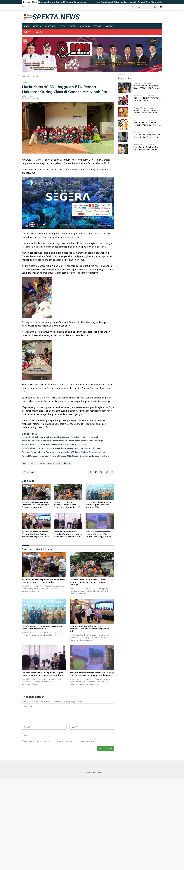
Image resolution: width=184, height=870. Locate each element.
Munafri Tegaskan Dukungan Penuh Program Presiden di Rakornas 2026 (54, 444)
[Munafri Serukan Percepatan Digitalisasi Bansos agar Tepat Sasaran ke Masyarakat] (36, 492)
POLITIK (62, 26)
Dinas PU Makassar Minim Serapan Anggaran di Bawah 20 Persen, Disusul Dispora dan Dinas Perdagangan (147, 123)
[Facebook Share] (90, 472)
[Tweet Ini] (96, 472)
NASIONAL (37, 26)
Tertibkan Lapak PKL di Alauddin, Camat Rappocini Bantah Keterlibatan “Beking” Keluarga (62, 441)
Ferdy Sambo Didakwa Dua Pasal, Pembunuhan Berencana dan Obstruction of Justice (147, 148)
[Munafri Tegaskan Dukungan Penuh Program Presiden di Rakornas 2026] (100, 492)
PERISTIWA (50, 26)
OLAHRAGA (85, 26)
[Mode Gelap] (160, 7)
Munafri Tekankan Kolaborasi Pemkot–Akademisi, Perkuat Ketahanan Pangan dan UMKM (62, 448)
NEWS (26, 26)
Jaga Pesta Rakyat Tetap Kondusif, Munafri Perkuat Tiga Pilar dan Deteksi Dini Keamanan (93, 2)
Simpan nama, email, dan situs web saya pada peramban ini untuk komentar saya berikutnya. (64, 741)
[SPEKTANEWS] (51, 16)
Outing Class (28, 463)
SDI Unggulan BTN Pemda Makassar (54, 463)
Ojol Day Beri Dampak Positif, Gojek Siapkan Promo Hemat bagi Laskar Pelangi (146, 136)
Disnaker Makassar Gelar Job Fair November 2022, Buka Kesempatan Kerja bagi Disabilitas (146, 111)
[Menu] (24, 7)
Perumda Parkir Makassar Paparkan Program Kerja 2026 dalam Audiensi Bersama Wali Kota (64, 452)
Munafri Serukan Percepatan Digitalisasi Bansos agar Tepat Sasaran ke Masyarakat (60, 437)
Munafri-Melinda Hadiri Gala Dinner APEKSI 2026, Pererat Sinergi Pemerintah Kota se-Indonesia (146, 86)
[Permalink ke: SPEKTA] (24, 97)
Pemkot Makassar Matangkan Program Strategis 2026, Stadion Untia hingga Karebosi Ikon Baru (65, 456)
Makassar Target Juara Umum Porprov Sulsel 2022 (147, 99)
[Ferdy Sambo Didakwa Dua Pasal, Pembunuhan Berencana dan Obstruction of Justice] (123, 149)
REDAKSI (97, 26)
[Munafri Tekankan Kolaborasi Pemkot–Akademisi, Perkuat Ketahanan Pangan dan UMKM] (36, 521)
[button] (155, 7)
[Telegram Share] (107, 472)
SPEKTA (30, 96)
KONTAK (109, 26)
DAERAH (72, 26)
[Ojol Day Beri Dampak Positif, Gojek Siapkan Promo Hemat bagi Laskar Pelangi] (123, 137)
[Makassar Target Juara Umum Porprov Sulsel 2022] (123, 100)
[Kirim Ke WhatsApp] (112, 472)
